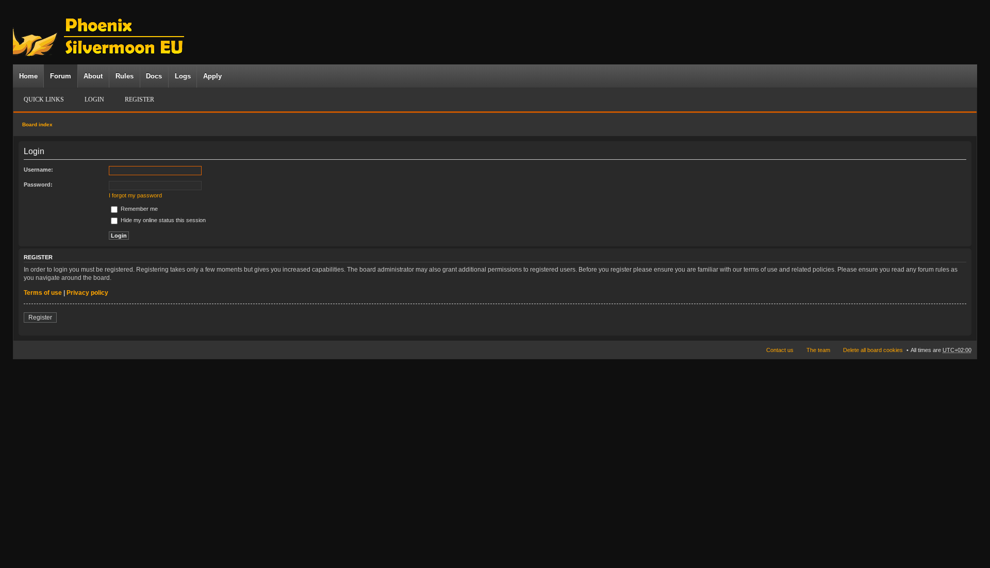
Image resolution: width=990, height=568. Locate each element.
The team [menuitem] (818, 350)
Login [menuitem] (94, 99)
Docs (154, 76)
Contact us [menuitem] (780, 350)
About (93, 76)
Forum (60, 76)
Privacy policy (87, 292)
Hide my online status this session (162, 220)
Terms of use (43, 292)
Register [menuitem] (139, 99)
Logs (183, 76)
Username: (38, 169)
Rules (125, 76)
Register (40, 317)
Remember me (138, 209)
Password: (38, 184)
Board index (37, 124)
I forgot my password (135, 195)
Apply (212, 76)
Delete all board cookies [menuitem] (873, 350)
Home (28, 76)
